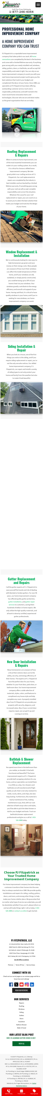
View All (21, 1043)
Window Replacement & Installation (21, 253)
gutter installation (15, 602)
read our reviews (21, 990)
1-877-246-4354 (21, 12)
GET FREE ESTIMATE (21, 923)
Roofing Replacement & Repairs (21, 153)
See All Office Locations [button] (21, 960)
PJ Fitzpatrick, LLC (20, 1057)
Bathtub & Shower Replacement (21, 761)
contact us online (20, 911)
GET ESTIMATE (21, 556)
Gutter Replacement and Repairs (21, 580)
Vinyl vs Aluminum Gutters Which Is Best (21, 1038)
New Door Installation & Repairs (21, 663)
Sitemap (29, 1057)
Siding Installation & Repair (21, 348)
